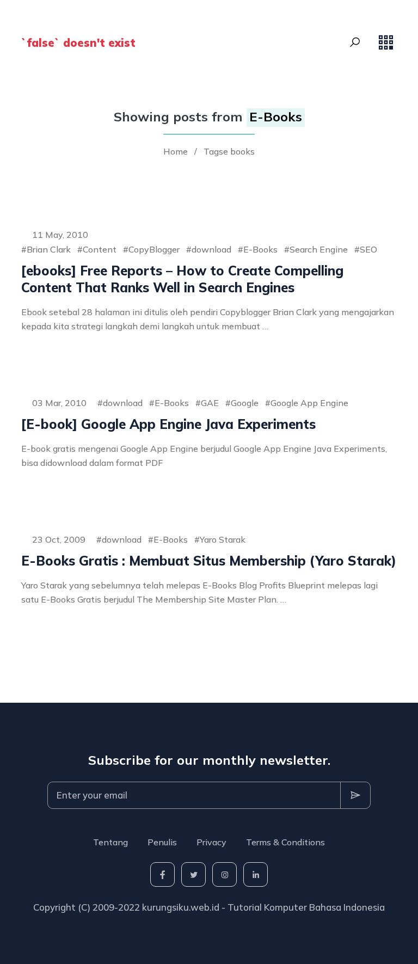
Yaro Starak (222, 539)
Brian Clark (49, 249)
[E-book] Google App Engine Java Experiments (168, 424)
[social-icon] (162, 874)
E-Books (260, 249)
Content (99, 249)
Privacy (211, 842)
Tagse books (229, 151)
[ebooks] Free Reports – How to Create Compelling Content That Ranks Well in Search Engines (182, 279)
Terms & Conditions (285, 842)
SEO (368, 249)
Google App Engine (309, 402)
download (211, 249)
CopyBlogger (154, 249)
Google (245, 402)
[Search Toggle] (354, 42)
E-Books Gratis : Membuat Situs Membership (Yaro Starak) (208, 560)
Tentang (110, 842)
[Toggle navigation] (386, 42)
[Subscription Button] (355, 795)
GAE (210, 402)
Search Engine (319, 249)
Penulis (162, 842)
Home (175, 151)
